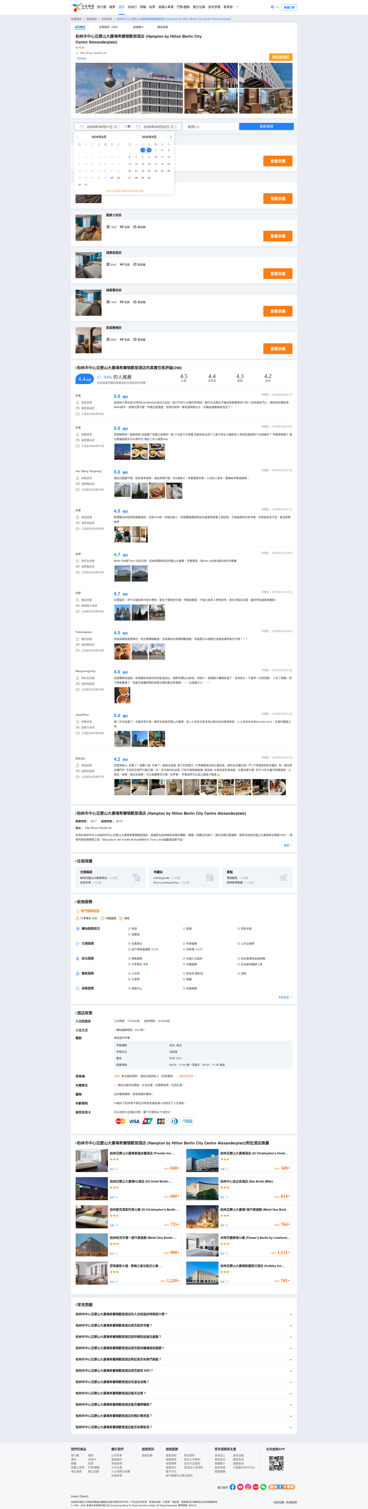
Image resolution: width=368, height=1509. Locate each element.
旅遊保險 (171, 1459)
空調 (127, 227)
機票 (112, 7)
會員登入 (220, 1455)
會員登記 (220, 1459)
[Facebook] (233, 1487)
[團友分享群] (282, 1487)
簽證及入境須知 (193, 1467)
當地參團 (214, 7)
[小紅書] (256, 1487)
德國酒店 (91, 19)
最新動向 (116, 1459)
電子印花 (171, 1471)
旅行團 (101, 7)
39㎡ (113, 339)
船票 (152, 7)
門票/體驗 (183, 7)
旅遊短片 (171, 1467)
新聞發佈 (116, 1463)
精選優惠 (220, 1471)
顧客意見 (238, 1459)
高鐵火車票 (166, 7)
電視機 (141, 227)
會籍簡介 (220, 1463)
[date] (101, 126)
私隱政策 (116, 1475)
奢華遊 (228, 7)
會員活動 (238, 1455)
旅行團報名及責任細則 (179, 1475)
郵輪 (143, 7)
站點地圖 (278, 1502)
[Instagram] (248, 1487)
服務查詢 (238, 1463)
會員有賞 (220, 1467)
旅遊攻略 (147, 1455)
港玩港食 (76, 1471)
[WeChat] (263, 1487)
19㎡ (113, 227)
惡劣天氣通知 (192, 1463)
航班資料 (189, 1455)
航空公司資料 (192, 1459)
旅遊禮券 (171, 1463)
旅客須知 (171, 1455)
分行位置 (116, 1467)
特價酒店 (76, 19)
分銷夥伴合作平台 (244, 1467)
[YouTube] (240, 1487)
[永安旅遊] (83, 7)
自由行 (132, 7)
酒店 (121, 7)
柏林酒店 (107, 19)
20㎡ (113, 264)
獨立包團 (199, 7)
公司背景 (116, 1455)
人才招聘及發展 (120, 1471)
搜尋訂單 (289, 7)
